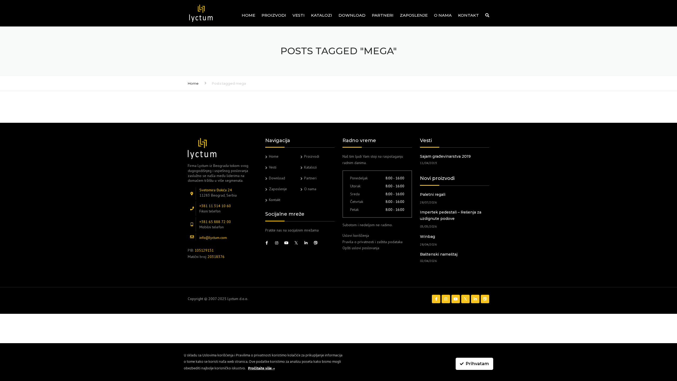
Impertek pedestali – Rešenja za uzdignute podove (450, 215)
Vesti (298, 15)
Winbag (427, 236)
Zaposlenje (414, 15)
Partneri (383, 15)
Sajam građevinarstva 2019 (445, 156)
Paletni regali (432, 194)
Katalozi (321, 15)
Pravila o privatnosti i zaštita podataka (372, 241)
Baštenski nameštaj (439, 254)
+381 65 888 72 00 (215, 221)
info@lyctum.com (213, 237)
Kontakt (468, 15)
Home (248, 15)
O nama (443, 15)
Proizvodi (274, 15)
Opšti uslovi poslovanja (360, 248)
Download (351, 15)
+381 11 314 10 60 (215, 205)
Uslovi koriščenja (355, 235)
